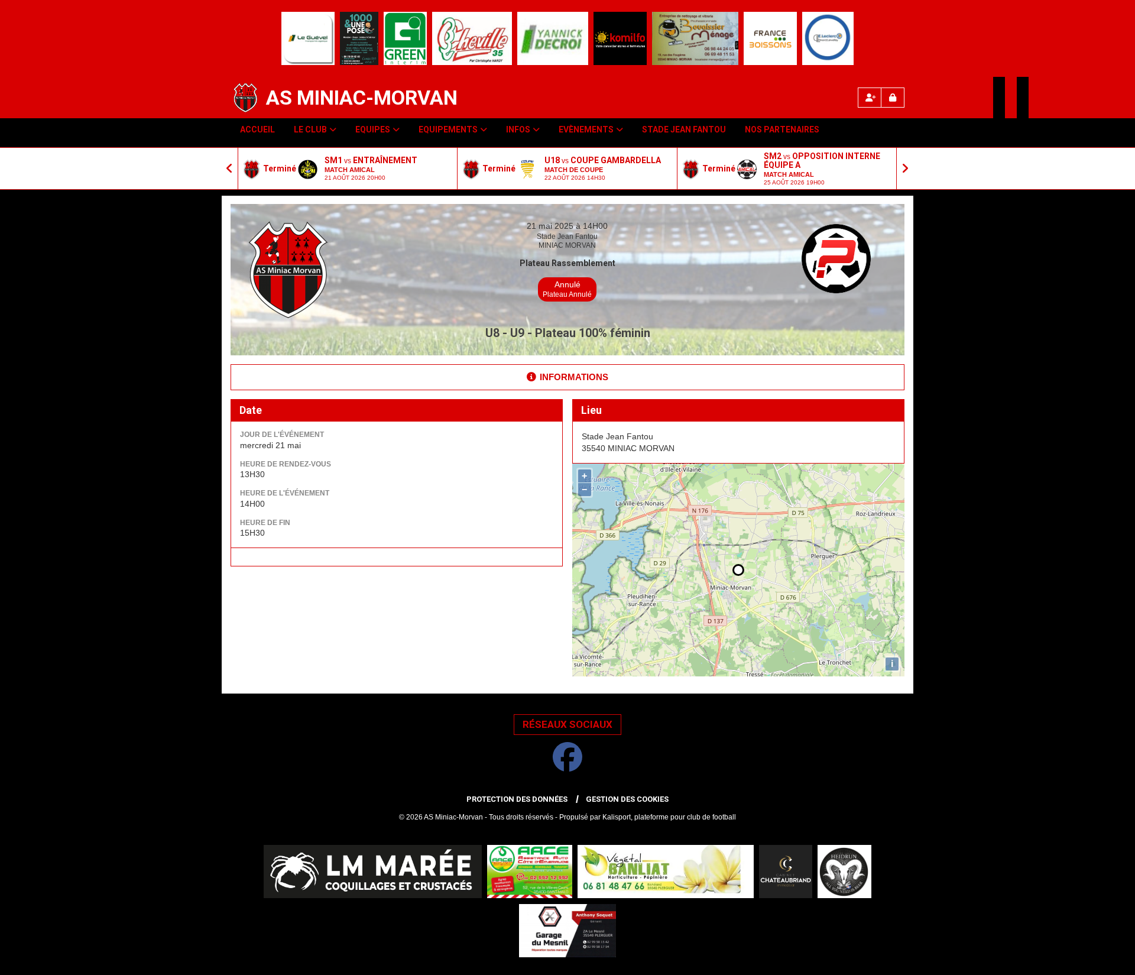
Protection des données (517, 799)
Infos (518, 129)
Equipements (448, 129)
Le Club (310, 129)
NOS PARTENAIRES (782, 129)
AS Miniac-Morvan (362, 97)
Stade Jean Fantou (684, 129)
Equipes (372, 129)
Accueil (257, 129)
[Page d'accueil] (245, 97)
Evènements (586, 129)
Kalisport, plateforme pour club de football (669, 817)
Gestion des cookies (627, 799)
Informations (574, 377)
